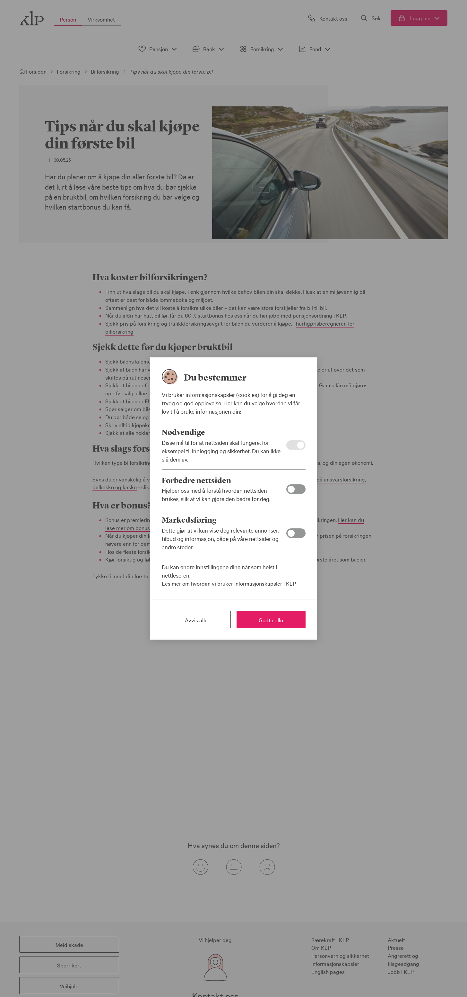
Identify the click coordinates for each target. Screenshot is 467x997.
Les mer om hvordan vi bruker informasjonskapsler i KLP (229, 583)
